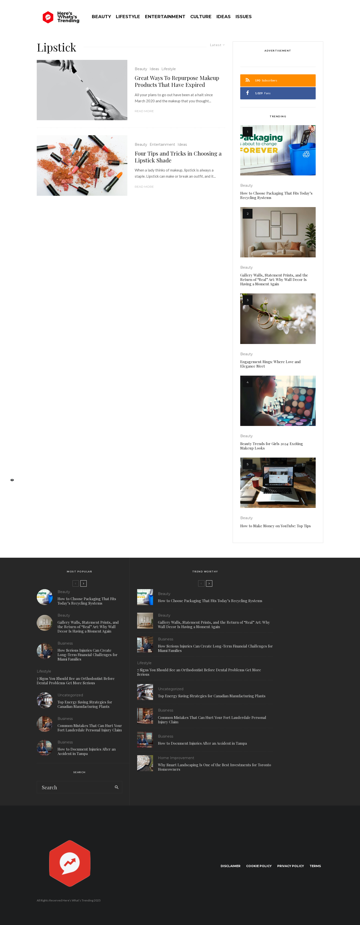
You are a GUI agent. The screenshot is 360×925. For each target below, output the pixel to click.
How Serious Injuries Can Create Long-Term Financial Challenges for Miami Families (88, 654)
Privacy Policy (290, 866)
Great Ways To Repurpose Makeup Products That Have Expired (177, 81)
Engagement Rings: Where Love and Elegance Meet (270, 363)
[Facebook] (10, 442)
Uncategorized (70, 695)
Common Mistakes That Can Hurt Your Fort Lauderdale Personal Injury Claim (90, 727)
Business (65, 643)
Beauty (101, 16)
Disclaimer (230, 866)
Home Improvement (176, 758)
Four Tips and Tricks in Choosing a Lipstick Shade (178, 156)
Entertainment (165, 16)
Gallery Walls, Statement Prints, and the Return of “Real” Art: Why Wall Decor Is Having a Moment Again (274, 279)
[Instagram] (10, 458)
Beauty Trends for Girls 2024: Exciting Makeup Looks (271, 445)
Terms (315, 866)
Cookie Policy (259, 866)
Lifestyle (128, 16)
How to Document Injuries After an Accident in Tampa (87, 751)
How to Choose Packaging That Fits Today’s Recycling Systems (276, 195)
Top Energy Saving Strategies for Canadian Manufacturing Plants (85, 704)
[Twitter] (9, 450)
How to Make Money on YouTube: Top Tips (275, 526)
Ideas (223, 16)
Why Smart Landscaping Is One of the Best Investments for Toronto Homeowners (214, 767)
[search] (116, 787)
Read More (144, 111)
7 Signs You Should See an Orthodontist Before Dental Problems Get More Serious (76, 680)
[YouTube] (10, 466)
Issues (244, 16)
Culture (201, 16)
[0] (9, 482)
